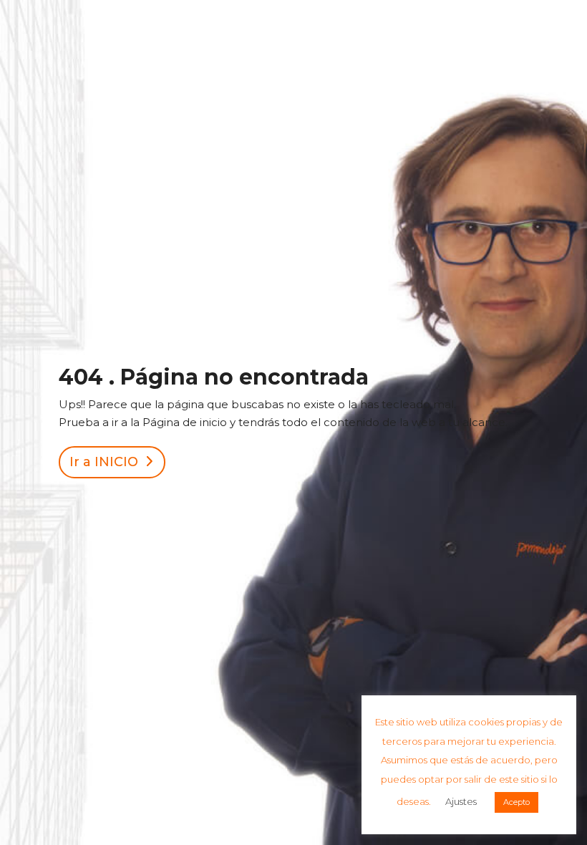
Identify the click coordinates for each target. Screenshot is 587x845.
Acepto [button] (516, 802)
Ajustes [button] (461, 801)
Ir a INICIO (103, 462)
